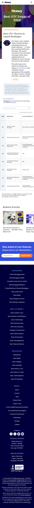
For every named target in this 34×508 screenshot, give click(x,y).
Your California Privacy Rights (17, 410)
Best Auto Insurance (17, 326)
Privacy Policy (17, 400)
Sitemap (17, 421)
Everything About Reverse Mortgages (17, 288)
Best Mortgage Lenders (17, 278)
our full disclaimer (25, 495)
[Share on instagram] (19, 435)
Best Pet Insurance (17, 379)
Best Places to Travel (17, 372)
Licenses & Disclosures (17, 414)
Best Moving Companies (17, 302)
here (4, 102)
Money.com (22, 85)
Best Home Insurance (17, 333)
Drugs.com (13, 102)
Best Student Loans (17, 313)
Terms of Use (17, 403)
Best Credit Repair (17, 320)
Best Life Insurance (17, 337)
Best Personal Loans (17, 323)
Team (17, 396)
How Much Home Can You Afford (17, 281)
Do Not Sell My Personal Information (17, 407)
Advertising (17, 417)
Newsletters (17, 355)
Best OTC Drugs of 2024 (17, 18)
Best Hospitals (17, 365)
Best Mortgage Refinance (17, 285)
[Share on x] (15, 435)
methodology (22, 68)
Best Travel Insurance (17, 375)
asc (3, 118)
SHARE (15, 79)
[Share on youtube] (22, 435)
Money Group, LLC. (19, 478)
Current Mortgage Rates (17, 274)
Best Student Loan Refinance (17, 316)
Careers (17, 424)
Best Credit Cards (17, 291)
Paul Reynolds (9, 98)
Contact (17, 393)
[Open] (2, 2)
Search (31, 2)
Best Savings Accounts (17, 298)
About (17, 390)
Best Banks (17, 295)
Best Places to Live (17, 368)
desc (2, 118)
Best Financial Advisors (17, 344)
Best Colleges (17, 362)
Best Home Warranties (17, 340)
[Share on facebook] (11, 435)
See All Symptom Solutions (11, 29)
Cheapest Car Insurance (17, 330)
